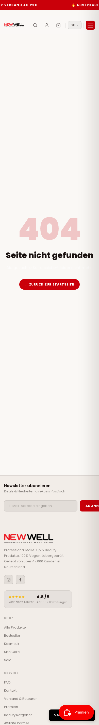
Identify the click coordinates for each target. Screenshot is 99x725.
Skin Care (12, 651)
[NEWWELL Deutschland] (14, 25)
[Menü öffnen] (90, 25)
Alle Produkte (15, 627)
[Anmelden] (47, 25)
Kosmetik (11, 643)
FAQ (7, 682)
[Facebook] (20, 579)
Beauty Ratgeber (18, 715)
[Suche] (35, 25)
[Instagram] (8, 579)
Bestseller (12, 635)
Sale (7, 660)
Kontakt (10, 690)
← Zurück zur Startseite (49, 284)
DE (73, 25)
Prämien (11, 706)
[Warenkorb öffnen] (58, 25)
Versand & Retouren (21, 698)
